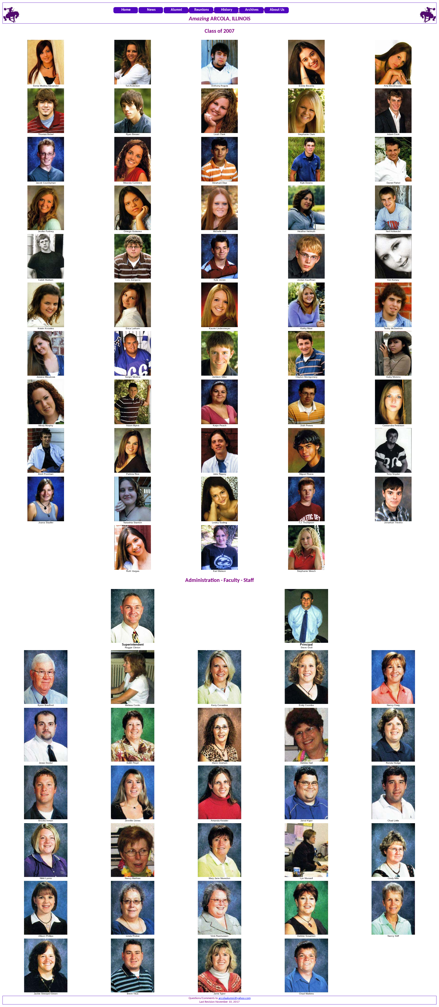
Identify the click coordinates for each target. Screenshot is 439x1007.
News (151, 10)
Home (126, 10)
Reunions (201, 10)
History (226, 10)
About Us (277, 10)
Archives (251, 10)
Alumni (176, 10)
